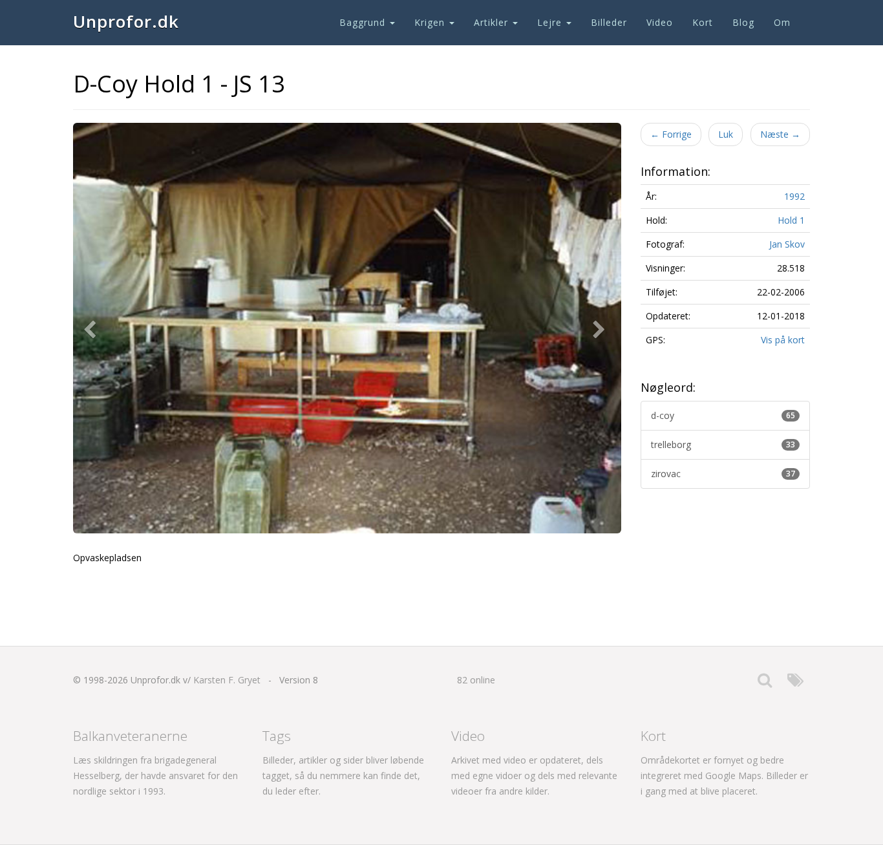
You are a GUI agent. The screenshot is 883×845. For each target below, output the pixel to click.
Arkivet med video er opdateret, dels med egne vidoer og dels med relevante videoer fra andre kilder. (534, 775)
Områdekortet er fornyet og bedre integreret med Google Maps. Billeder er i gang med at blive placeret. (724, 775)
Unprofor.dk (126, 21)
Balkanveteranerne (130, 736)
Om (782, 22)
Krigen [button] (431, 22)
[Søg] (764, 683)
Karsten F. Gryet (227, 680)
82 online (476, 680)
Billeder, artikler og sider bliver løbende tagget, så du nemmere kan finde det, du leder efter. (343, 775)
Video (659, 22)
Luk (725, 134)
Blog (743, 22)
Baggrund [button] (363, 22)
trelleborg (723, 444)
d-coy (723, 415)
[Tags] (795, 683)
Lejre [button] (551, 22)
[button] (92, 328)
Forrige (671, 134)
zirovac (723, 473)
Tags (276, 736)
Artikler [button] (492, 22)
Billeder (609, 22)
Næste (780, 134)
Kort (702, 22)
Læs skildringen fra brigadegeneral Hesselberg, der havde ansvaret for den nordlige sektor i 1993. (155, 775)
